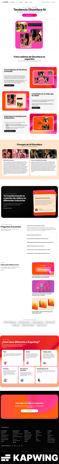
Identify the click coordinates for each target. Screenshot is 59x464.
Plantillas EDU (26, 439)
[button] (44, 203)
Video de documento (16, 440)
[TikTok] (20, 446)
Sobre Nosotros (38, 432)
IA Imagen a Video (16, 325)
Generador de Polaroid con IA (24, 322)
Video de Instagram (27, 436)
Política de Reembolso (51, 439)
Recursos (37, 433)
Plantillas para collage (28, 435)
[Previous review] (52, 189)
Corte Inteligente (15, 432)
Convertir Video (3, 436)
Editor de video (3, 432)
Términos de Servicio (51, 442)
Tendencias (29, 7)
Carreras (49, 433)
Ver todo (2, 269)
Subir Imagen (28, 15)
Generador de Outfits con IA (38, 322)
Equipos (37, 439)
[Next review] (55, 189)
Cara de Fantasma (34, 7)
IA (26, 7)
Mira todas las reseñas (7, 208)
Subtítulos (3, 433)
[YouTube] (15, 446)
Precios (31, 2)
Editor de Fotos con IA (51, 322)
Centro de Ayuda (39, 435)
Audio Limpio (15, 435)
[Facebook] (22, 446)
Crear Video (35, 107)
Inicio (24, 7)
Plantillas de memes (27, 433)
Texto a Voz (15, 439)
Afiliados (49, 436)
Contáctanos (38, 440)
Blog (37, 436)
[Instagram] (17, 446)
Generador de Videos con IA (17, 433)
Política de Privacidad (51, 440)
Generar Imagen (8, 85)
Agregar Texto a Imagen (41, 325)
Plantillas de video (27, 432)
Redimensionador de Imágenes (28, 325)
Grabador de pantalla (4, 439)
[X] (12, 446)
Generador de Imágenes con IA (10, 322)
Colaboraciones (50, 435)
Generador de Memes (4, 435)
